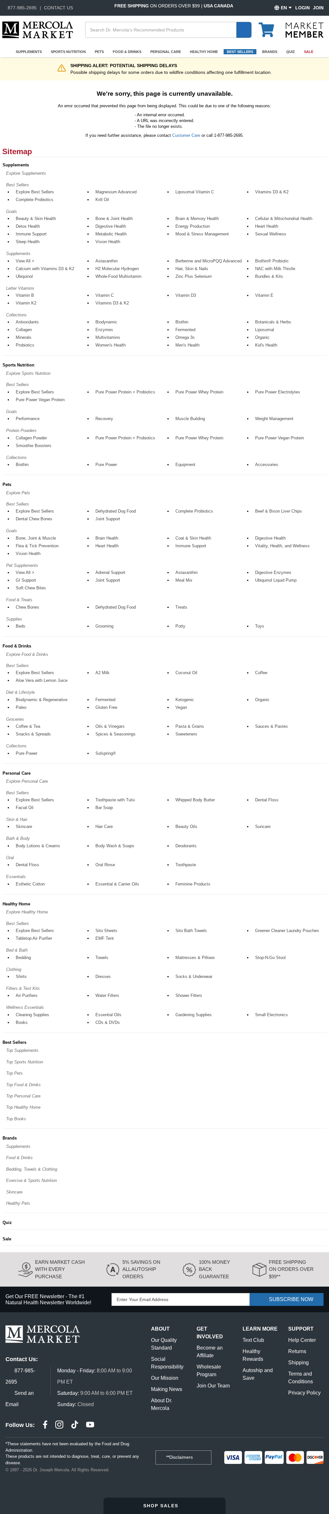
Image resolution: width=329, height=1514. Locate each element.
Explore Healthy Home (27, 912)
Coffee (261, 672)
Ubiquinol (24, 276)
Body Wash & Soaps (114, 845)
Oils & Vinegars (110, 726)
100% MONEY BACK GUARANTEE (214, 1269)
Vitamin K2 (26, 303)
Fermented (185, 329)
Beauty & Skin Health (36, 218)
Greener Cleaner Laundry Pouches (287, 930)
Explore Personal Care (27, 781)
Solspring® (105, 753)
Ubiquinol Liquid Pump (276, 580)
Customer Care (186, 135)
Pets (99, 52)
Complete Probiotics (34, 199)
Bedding (23, 957)
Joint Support (107, 518)
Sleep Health (28, 241)
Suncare (263, 826)
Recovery (104, 418)
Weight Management (274, 418)
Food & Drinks (127, 52)
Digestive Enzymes (273, 572)
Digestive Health (110, 226)
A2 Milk (102, 672)
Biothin (181, 322)
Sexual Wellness (270, 234)
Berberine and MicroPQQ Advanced (208, 261)
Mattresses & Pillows (195, 957)
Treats (181, 607)
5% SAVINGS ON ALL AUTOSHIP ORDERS (141, 1269)
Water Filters (107, 995)
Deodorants (186, 845)
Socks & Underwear (193, 976)
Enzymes (104, 329)
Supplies (14, 619)
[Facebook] (45, 1425)
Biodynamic (106, 322)
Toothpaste (185, 864)
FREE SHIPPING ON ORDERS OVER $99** (291, 1269)
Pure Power (106, 464)
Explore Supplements (26, 173)
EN (284, 7)
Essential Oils (108, 1014)
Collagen (24, 329)
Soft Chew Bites (31, 587)
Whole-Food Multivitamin (118, 276)
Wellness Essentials (25, 1007)
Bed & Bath (17, 950)
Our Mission (164, 1378)
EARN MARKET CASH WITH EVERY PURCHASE (60, 1269)
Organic (262, 337)
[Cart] (270, 27)
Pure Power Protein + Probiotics (125, 392)
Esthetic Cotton (30, 884)
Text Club (253, 1340)
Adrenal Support (110, 572)
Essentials (16, 876)
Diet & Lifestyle (20, 692)
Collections (16, 314)
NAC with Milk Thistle (275, 268)
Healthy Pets (18, 1203)
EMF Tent (104, 938)
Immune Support (31, 234)
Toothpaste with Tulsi (115, 799)
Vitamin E (264, 295)
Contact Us (58, 7)
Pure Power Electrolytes (277, 392)
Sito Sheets (106, 930)
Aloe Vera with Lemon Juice (41, 680)
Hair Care (104, 826)
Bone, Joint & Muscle (36, 538)
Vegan (181, 707)
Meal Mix (183, 580)
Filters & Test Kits (23, 988)
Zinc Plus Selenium (193, 276)
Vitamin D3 (185, 295)
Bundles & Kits (269, 276)
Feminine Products (192, 884)
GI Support (26, 580)
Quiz (290, 52)
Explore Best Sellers (35, 191)
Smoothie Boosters (33, 445)
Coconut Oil (186, 672)
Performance (28, 418)
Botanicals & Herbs (273, 322)
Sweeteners (186, 734)
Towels (101, 957)
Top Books (16, 1118)
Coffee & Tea (28, 726)
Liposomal (264, 329)
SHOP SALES (161, 1505)
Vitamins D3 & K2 (272, 191)
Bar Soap (104, 807)
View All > (25, 261)
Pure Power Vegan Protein (40, 399)
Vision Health (107, 241)
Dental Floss (267, 799)
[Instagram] (59, 1425)
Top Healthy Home (23, 1107)
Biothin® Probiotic (272, 261)
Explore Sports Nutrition (28, 373)
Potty (180, 626)
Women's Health (110, 345)
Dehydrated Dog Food (115, 511)
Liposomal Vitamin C (194, 191)
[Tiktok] (74, 1425)
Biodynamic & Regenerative (41, 699)
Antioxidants (27, 322)
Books (22, 1022)
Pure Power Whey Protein (199, 392)
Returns (297, 1351)
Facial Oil (24, 807)
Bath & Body (18, 838)
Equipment (185, 464)
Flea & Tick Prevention (37, 545)
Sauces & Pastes (271, 726)
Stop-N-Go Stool (270, 957)
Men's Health (187, 345)
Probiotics (25, 345)
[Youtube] (90, 1425)
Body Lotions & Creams (38, 845)
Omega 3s (185, 337)
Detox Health (28, 226)
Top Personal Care (23, 1096)
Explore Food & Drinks (27, 654)
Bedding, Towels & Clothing (31, 1169)
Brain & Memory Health (197, 218)
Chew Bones (27, 607)
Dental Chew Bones (34, 518)
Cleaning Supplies (32, 1014)
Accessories (266, 464)
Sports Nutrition (68, 52)
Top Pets (14, 1073)
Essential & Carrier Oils (117, 884)
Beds (20, 626)
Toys (259, 626)
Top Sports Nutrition (24, 1062)
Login (302, 7)
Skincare (24, 826)
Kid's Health (266, 345)
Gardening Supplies (193, 1014)
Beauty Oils (186, 826)
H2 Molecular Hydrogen (117, 268)
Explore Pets (18, 492)
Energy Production (192, 226)
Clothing (13, 969)
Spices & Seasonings (115, 734)
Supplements (29, 52)
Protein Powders (21, 430)
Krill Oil (102, 199)
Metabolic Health (111, 234)
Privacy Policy (304, 1392)
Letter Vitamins (20, 288)
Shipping (298, 1362)
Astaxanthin (106, 261)
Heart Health (266, 226)
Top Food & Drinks (23, 1084)
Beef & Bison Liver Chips (278, 511)
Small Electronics (271, 1014)
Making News (166, 1389)
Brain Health (106, 538)
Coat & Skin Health (193, 538)
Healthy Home (204, 52)
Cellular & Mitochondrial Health (283, 218)
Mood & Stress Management (202, 234)
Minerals (23, 337)
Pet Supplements (22, 565)
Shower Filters (188, 995)
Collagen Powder (31, 438)
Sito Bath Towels (191, 930)
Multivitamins (107, 337)
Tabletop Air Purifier (34, 938)
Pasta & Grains (189, 726)
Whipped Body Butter (195, 799)
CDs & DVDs (107, 1022)
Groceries (15, 719)
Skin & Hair (16, 819)
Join (318, 7)
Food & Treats (19, 599)
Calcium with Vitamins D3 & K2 (45, 268)
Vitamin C (104, 295)
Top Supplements (22, 1050)
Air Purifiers (27, 995)
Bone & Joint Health (114, 218)
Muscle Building (190, 418)
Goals (11, 211)
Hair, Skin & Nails (191, 268)
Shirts (21, 976)
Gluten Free (106, 707)
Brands (269, 52)
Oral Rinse (105, 864)
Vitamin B (25, 295)
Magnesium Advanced (116, 191)
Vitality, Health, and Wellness (282, 545)
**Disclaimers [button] (180, 1457)
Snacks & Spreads (33, 734)
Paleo (21, 707)
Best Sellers (240, 52)
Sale (308, 52)
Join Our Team (213, 1385)
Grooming (104, 626)
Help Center (302, 1340)
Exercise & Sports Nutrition (31, 1180)
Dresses (103, 976)
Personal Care (165, 52)
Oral (10, 857)
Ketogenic (184, 699)
